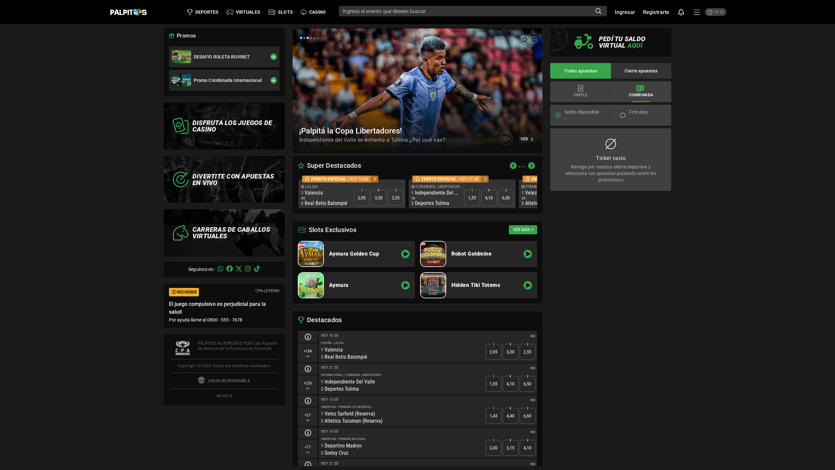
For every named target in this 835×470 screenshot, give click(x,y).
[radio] (558, 115)
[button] (681, 12)
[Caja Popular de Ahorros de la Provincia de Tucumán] (182, 348)
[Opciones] (697, 12)
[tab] (580, 91)
